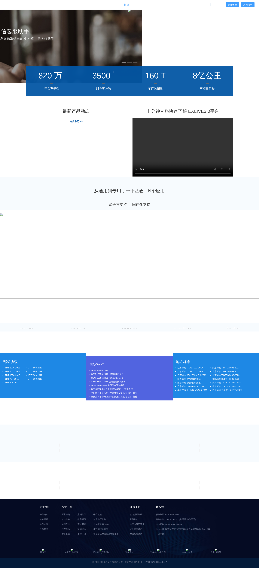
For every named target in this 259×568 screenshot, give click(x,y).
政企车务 (66, 519)
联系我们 (44, 529)
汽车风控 (66, 529)
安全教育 (66, 534)
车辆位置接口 (136, 534)
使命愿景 (44, 519)
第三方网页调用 (137, 524)
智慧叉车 (66, 524)
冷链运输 (81, 529)
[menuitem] (137, 4)
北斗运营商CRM (101, 524)
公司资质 (44, 524)
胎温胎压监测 (99, 519)
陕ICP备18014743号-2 (156, 562)
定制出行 (81, 514)
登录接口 (134, 519)
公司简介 (44, 514)
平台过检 (97, 514)
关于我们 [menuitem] (203, 4)
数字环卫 (81, 519)
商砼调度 (81, 524)
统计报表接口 (136, 529)
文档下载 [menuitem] (176, 4)
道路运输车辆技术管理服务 (106, 534)
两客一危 (66, 514)
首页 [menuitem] (126, 4)
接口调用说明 (136, 514)
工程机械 (81, 534)
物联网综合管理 (100, 529)
